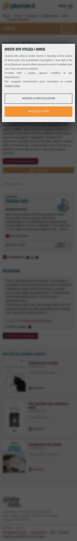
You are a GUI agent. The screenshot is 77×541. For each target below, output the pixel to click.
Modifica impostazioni (38, 98)
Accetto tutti (38, 111)
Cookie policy (12, 86)
